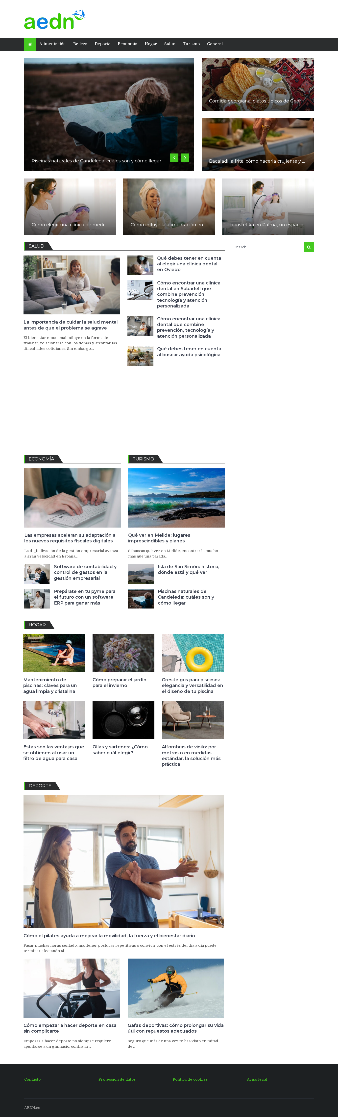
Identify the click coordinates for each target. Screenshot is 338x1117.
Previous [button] (174, 157)
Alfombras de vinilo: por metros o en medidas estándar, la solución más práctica (191, 755)
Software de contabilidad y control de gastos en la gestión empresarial (85, 572)
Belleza (80, 44)
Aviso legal (257, 1079)
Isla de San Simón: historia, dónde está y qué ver (188, 569)
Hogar (151, 44)
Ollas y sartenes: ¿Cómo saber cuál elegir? (120, 749)
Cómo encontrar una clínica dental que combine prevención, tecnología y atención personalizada (188, 327)
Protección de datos (117, 1079)
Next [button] (185, 157)
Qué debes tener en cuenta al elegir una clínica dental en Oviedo (189, 264)
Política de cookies (190, 1079)
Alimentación (52, 44)
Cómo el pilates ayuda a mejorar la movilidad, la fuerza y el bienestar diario (109, 936)
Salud (169, 44)
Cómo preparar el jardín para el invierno (119, 682)
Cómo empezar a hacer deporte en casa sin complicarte (70, 1028)
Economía (127, 44)
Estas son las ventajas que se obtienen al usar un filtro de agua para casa (53, 752)
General (215, 44)
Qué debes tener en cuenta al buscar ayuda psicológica (189, 351)
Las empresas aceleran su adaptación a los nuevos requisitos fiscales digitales (70, 538)
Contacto (32, 1079)
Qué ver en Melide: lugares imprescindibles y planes (159, 538)
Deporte (102, 44)
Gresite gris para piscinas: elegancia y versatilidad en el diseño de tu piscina (192, 685)
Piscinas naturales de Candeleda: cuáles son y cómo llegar (96, 161)
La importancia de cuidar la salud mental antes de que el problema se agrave (71, 324)
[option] (109, 114)
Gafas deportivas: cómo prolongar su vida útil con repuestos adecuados (176, 1028)
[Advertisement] (201, 18)
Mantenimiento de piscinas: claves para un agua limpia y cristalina (50, 685)
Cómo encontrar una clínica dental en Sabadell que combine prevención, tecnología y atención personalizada (188, 294)
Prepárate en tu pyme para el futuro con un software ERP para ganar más (85, 597)
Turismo (191, 44)
